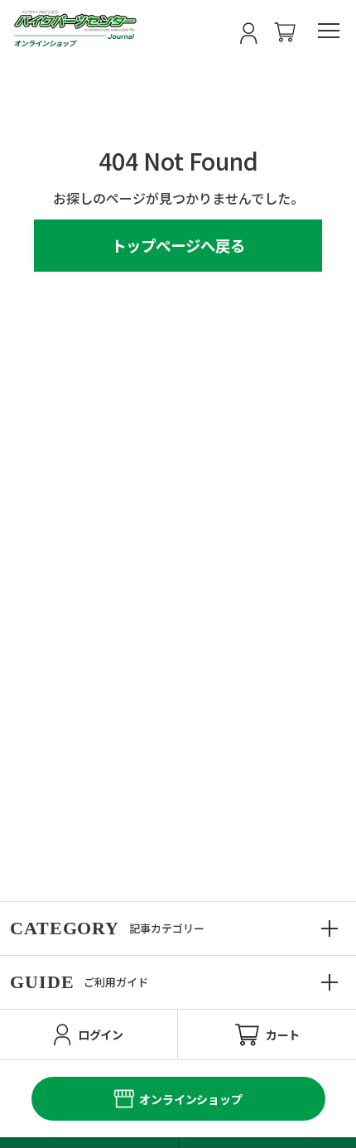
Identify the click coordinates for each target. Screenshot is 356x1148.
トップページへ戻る (178, 245)
